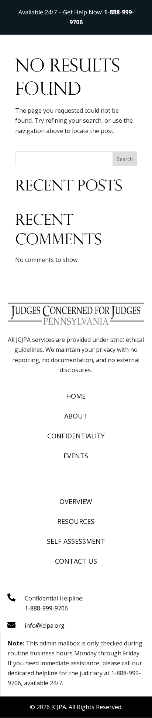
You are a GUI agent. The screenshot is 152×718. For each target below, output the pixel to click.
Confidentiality (76, 435)
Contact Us (76, 561)
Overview (75, 501)
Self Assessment (76, 541)
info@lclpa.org (45, 625)
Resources (75, 521)
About (75, 415)
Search (125, 158)
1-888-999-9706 (46, 608)
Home (76, 396)
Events (75, 455)
